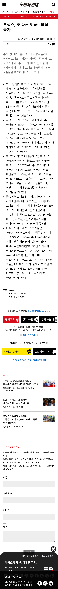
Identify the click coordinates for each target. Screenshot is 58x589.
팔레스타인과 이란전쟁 (42, 16)
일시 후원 (46, 319)
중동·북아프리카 (20, 293)
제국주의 (6, 16)
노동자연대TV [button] (39, 12)
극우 (15, 16)
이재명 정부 (24, 16)
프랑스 (22, 296)
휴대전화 (7, 493)
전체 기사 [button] (6, 12)
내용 (5, 526)
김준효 (6, 44)
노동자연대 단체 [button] (22, 12)
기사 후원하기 (39, 311)
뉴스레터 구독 (42, 351)
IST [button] (54, 12)
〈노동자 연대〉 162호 (26, 39)
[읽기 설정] (49, 44)
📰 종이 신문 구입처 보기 (29, 335)
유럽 (16, 296)
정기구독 (10, 319)
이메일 (6, 510)
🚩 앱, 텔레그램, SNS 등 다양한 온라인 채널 (29, 360)
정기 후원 (28, 319)
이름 (5, 477)
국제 (10, 293)
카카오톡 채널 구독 (14, 351)
